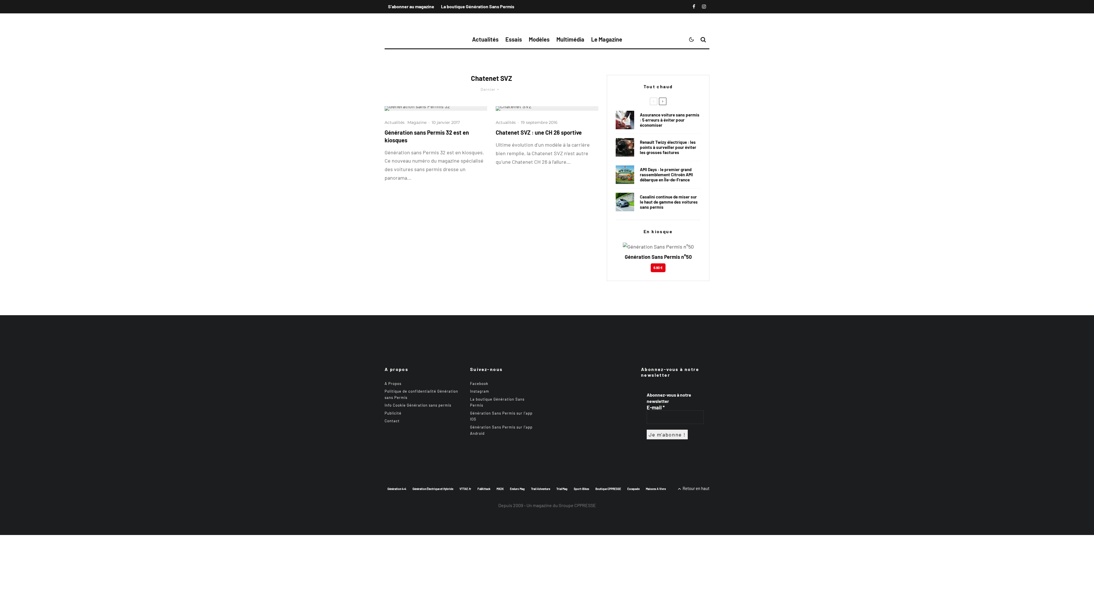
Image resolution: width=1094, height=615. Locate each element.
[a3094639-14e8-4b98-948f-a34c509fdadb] (625, 174)
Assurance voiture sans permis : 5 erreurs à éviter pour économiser (669, 120)
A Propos (393, 383)
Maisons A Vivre (656, 489)
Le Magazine (606, 39)
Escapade (633, 489)
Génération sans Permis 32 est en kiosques (427, 136)
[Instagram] (704, 6)
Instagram (479, 391)
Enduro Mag (517, 489)
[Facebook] (694, 6)
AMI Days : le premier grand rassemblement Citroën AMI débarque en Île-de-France (666, 174)
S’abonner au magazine (411, 6)
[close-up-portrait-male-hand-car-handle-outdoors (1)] (625, 120)
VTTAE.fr (465, 489)
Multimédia (570, 39)
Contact (392, 421)
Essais (513, 39)
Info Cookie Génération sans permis (418, 405)
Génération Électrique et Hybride (433, 489)
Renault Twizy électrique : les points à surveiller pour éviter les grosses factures (668, 147)
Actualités (485, 39)
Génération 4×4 (396, 489)
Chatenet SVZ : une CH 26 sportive (539, 132)
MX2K (500, 489)
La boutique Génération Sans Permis (477, 6)
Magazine (416, 122)
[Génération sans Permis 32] (436, 108)
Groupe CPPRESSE (577, 505)
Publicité (393, 413)
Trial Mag (562, 489)
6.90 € (658, 268)
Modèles (539, 39)
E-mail (656, 407)
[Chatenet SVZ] (547, 108)
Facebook (479, 383)
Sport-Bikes (581, 489)
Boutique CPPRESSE (608, 489)
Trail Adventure (540, 489)
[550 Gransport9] (625, 202)
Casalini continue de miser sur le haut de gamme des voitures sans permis (669, 202)
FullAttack (483, 489)
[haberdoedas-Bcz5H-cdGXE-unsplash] (625, 147)
